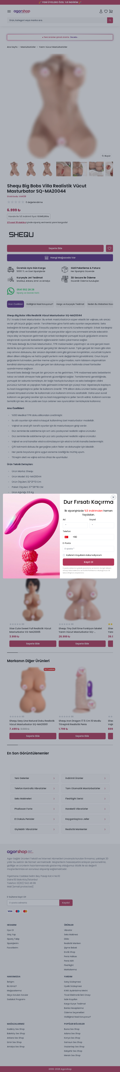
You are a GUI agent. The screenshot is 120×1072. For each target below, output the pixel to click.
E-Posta (67, 543)
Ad (64, 519)
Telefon (67, 531)
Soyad (92, 519)
